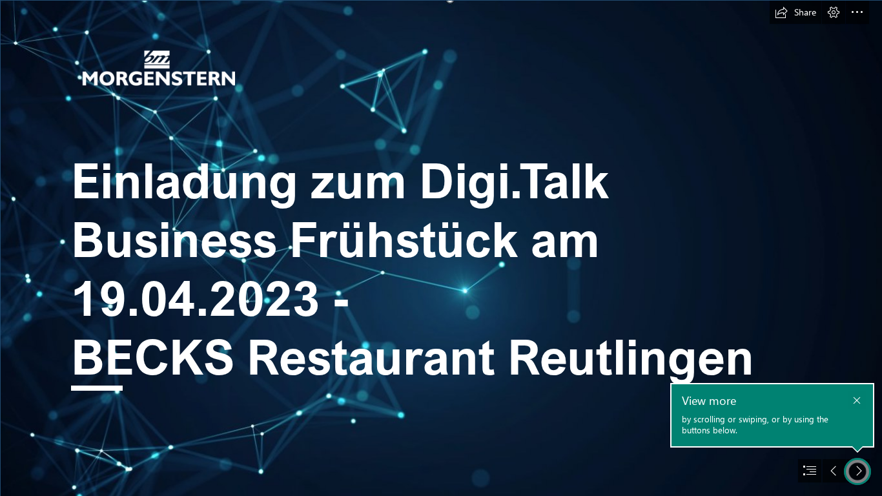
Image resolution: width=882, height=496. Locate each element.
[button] (795, 12)
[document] (441, 248)
